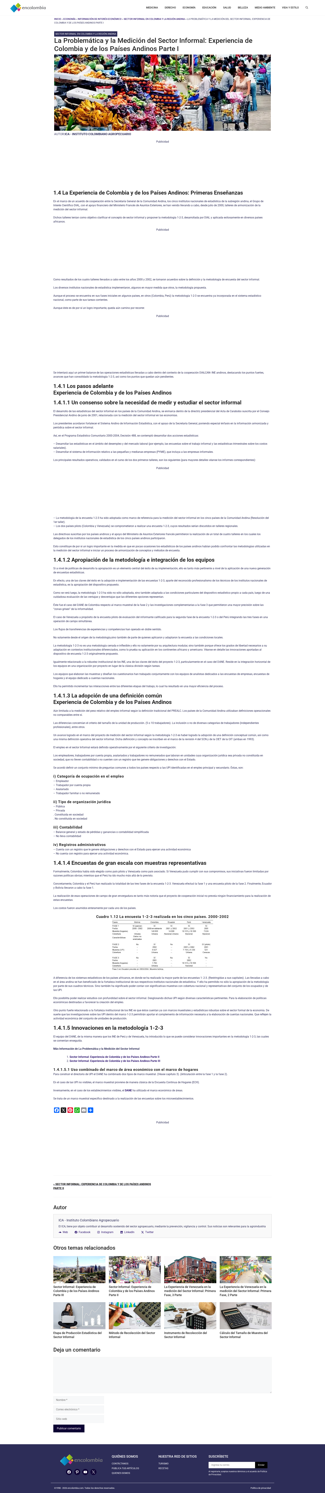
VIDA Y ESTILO (290, 7)
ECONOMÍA (189, 7)
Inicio (57, 19)
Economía (69, 19)
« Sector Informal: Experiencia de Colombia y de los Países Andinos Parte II (102, 1186)
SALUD (227, 7)
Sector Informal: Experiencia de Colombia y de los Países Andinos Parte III (76, 1291)
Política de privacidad (261, 1488)
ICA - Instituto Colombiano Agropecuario (98, 134)
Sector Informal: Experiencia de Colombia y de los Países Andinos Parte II (132, 1291)
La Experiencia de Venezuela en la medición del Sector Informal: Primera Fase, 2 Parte (245, 1291)
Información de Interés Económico (100, 19)
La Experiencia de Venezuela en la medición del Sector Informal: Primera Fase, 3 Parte (190, 1291)
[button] (306, 8)
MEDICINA (152, 7)
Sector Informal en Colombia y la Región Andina (154, 19)
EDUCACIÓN (209, 7)
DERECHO (170, 7)
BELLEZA (243, 7)
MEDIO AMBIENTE (265, 7)
